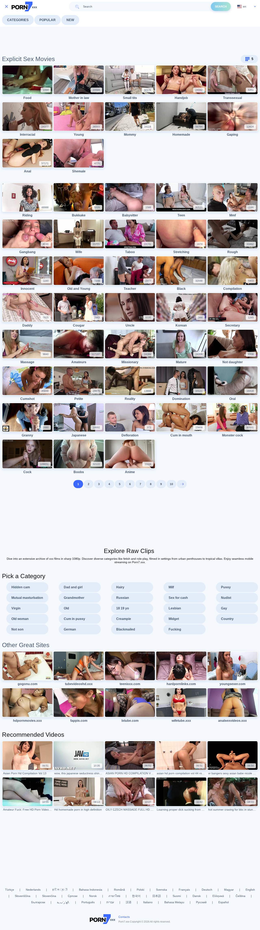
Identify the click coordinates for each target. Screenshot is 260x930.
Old (66, 608)
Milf (171, 587)
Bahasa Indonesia (90, 889)
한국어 (136, 896)
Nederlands (33, 889)
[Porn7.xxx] (24, 6)
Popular (47, 20)
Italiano (148, 902)
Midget (174, 619)
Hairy (120, 587)
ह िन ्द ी (59, 889)
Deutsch (207, 889)
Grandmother (74, 597)
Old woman (20, 619)
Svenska (161, 889)
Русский (201, 902)
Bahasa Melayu (174, 902)
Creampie (123, 619)
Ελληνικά (218, 896)
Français (184, 889)
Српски (72, 896)
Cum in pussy (74, 619)
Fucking (175, 629)
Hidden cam (20, 587)
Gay (224, 608)
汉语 (128, 902)
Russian (122, 597)
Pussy (226, 587)
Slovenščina (22, 896)
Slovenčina (49, 896)
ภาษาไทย (114, 896)
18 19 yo (122, 608)
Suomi (177, 896)
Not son (17, 629)
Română (119, 889)
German (70, 629)
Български (38, 902)
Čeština (240, 896)
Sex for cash (178, 597)
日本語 (156, 896)
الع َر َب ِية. (63, 902)
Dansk (197, 896)
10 (171, 484)
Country (227, 619)
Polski (140, 889)
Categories (18, 20)
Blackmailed (125, 629)
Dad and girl (73, 587)
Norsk (93, 896)
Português (88, 902)
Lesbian (175, 608)
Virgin (16, 608)
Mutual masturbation (27, 597)
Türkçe (9, 889)
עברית (110, 902)
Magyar (229, 889)
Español (223, 902)
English (250, 889)
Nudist (226, 597)
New (70, 20)
